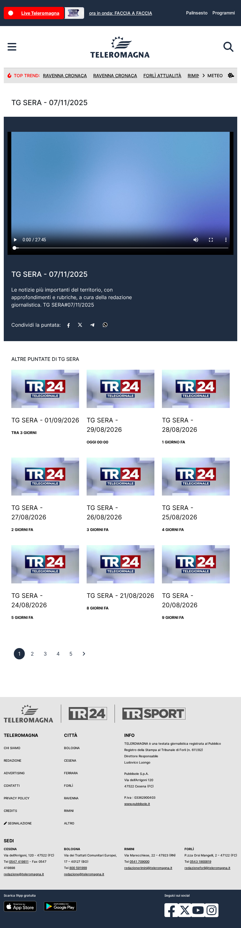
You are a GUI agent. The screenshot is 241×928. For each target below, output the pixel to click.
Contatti (12, 785)
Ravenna (71, 798)
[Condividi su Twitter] (80, 325)
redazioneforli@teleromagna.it (207, 868)
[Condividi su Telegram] (92, 325)
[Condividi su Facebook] (68, 325)
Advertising (14, 773)
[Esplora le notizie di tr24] (12, 47)
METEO (215, 75)
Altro (69, 823)
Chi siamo (12, 748)
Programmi (223, 12)
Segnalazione (19, 823)
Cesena (70, 760)
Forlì (68, 785)
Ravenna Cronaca (65, 75)
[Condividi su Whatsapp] (105, 325)
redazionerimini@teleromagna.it (148, 868)
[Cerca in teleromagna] (228, 47)
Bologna (72, 748)
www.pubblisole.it (137, 804)
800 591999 (78, 868)
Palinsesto (196, 12)
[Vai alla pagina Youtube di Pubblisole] (198, 915)
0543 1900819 (200, 861)
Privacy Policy (16, 798)
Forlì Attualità (162, 75)
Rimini (69, 811)
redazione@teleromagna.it (24, 874)
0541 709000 (139, 861)
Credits (10, 811)
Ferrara (71, 773)
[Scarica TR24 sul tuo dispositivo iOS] (20, 906)
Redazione (12, 760)
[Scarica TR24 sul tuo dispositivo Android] (60, 906)
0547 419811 (19, 861)
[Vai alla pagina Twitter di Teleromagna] (185, 909)
